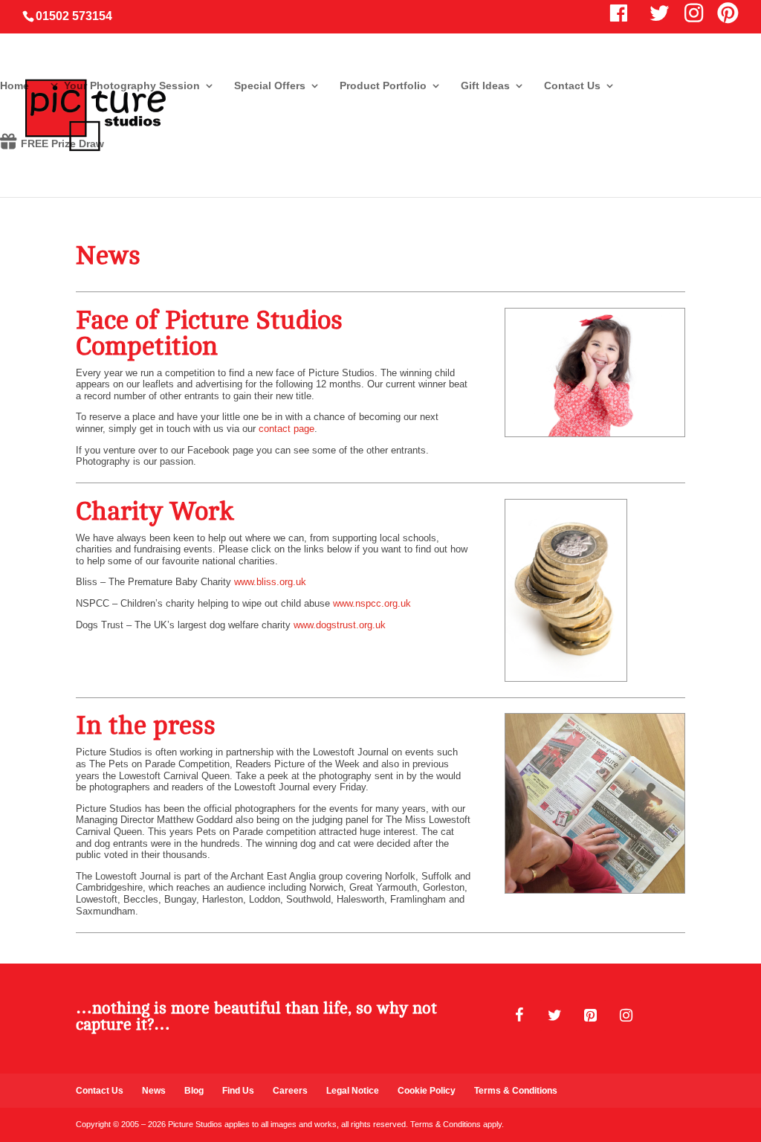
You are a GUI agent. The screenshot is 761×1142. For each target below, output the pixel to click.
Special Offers (269, 85)
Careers (290, 1090)
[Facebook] (519, 1015)
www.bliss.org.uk (270, 581)
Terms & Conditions (515, 1090)
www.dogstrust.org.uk (340, 624)
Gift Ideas (485, 85)
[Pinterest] (591, 1015)
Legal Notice (352, 1090)
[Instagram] (626, 1015)
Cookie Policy (427, 1090)
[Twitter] (555, 1015)
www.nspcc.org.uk (372, 603)
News (154, 1090)
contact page (286, 428)
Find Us (238, 1090)
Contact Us (572, 85)
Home (14, 85)
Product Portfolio (383, 85)
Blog (194, 1090)
